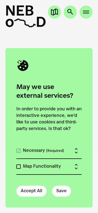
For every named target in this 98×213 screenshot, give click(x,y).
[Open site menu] (86, 12)
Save (61, 191)
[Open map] (54, 12)
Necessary (43, 151)
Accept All (31, 191)
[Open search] (70, 12)
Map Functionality (42, 166)
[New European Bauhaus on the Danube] (25, 16)
